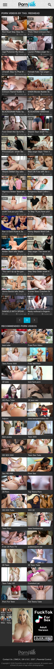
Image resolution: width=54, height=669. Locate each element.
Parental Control (44, 659)
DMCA (17, 659)
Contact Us (7, 659)
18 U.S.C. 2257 (28, 659)
